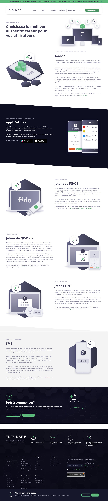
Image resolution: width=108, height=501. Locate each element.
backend (70, 208)
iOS (86, 96)
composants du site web (85, 208)
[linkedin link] (99, 498)
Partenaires (62, 10)
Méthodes (8, 459)
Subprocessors (24, 488)
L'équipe (37, 463)
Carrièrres (37, 461)
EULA (22, 490)
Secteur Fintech (9, 482)
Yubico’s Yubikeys (76, 192)
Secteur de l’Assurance (10, 484)
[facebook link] (97, 498)
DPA (21, 486)
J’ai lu (74, 469)
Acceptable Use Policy (39, 482)
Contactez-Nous (29, 415)
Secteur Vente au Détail (11, 486)
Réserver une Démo (92, 10)
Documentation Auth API (55, 461)
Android (81, 96)
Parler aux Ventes (91, 466)
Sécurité (7, 465)
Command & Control (10, 463)
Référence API (76, 407)
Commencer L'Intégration (55, 459)
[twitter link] (101, 498)
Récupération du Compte (26, 468)
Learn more (86, 495)
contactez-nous (48, 377)
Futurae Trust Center (39, 469)
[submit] (81, 465)
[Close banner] (101, 1)
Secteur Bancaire (9, 478)
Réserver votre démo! (94, 1)
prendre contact (26, 267)
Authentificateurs (9, 461)
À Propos (37, 459)
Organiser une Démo (13, 415)
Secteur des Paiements (11, 480)
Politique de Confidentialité (26, 482)
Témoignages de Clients (26, 470)
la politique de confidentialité (75, 469)
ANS (21, 484)
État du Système (53, 465)
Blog (36, 467)
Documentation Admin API (55, 463)
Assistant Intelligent (25, 463)
